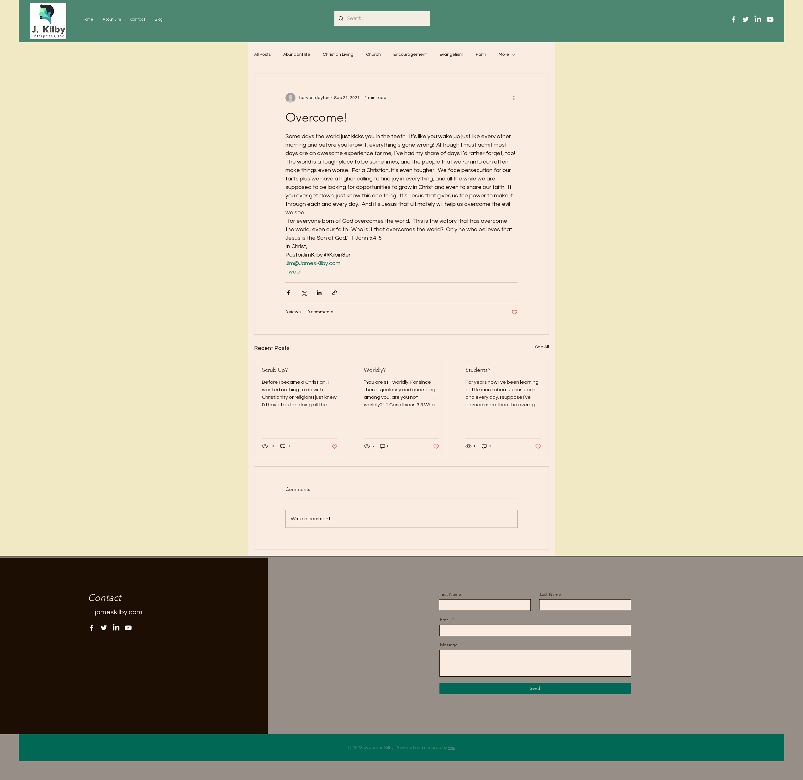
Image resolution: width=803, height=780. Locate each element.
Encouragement (410, 54)
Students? (477, 370)
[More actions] (514, 97)
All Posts (262, 54)
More (504, 54)
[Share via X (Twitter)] (304, 293)
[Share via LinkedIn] (319, 293)
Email (445, 619)
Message (449, 644)
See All (542, 347)
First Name (450, 594)
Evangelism (451, 54)
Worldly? (375, 370)
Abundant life (296, 54)
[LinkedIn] (758, 19)
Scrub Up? (275, 370)
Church (373, 54)
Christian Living (338, 54)
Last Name (550, 594)
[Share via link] (335, 293)
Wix (451, 748)
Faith (481, 54)
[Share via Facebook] (288, 293)
